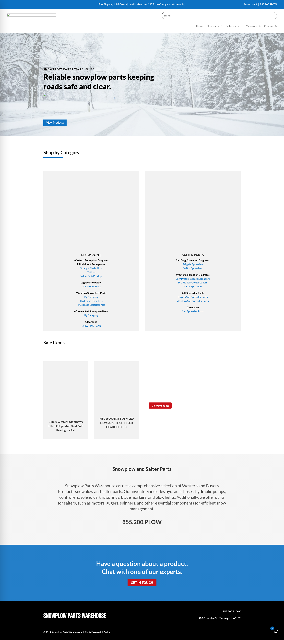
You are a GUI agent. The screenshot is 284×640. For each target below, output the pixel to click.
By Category (91, 296)
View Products (55, 122)
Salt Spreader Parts (193, 311)
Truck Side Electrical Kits (91, 304)
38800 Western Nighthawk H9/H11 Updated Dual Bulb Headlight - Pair (65, 426)
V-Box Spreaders (192, 268)
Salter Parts (232, 26)
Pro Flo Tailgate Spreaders (192, 282)
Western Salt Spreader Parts (193, 300)
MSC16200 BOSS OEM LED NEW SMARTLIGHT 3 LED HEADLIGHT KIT (116, 423)
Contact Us (270, 26)
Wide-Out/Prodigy (91, 276)
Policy (107, 632)
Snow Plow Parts (91, 325)
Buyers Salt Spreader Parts (193, 296)
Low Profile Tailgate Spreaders (193, 278)
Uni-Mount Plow (91, 286)
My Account (250, 4)
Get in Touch (142, 583)
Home (199, 26)
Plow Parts (213, 26)
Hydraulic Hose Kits (91, 300)
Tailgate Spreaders (193, 264)
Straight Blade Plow (91, 268)
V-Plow (91, 272)
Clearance (251, 26)
